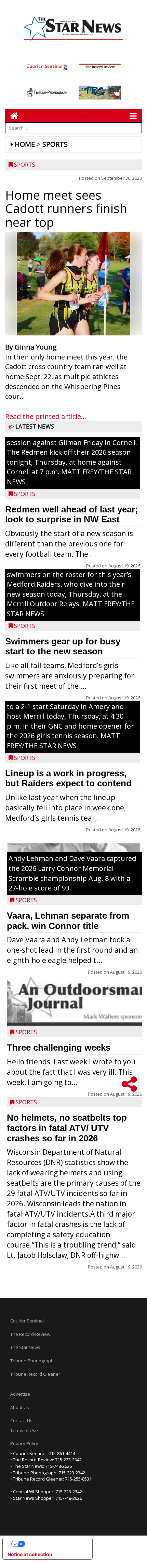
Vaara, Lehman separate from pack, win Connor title (68, 920)
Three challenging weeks (58, 1047)
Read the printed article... (45, 416)
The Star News (25, 1347)
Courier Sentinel (27, 1321)
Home (25, 144)
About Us (19, 1407)
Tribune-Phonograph (32, 1361)
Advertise (20, 1394)
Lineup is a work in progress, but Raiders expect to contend (68, 778)
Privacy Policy (24, 1443)
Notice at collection (30, 1554)
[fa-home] (11, 115)
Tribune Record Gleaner (35, 1374)
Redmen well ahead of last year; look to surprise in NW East (71, 514)
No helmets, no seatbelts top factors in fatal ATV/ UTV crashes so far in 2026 (67, 1127)
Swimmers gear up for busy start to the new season (62, 646)
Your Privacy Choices (54, 1544)
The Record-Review (30, 1334)
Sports (55, 144)
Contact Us (21, 1420)
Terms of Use (24, 1430)
